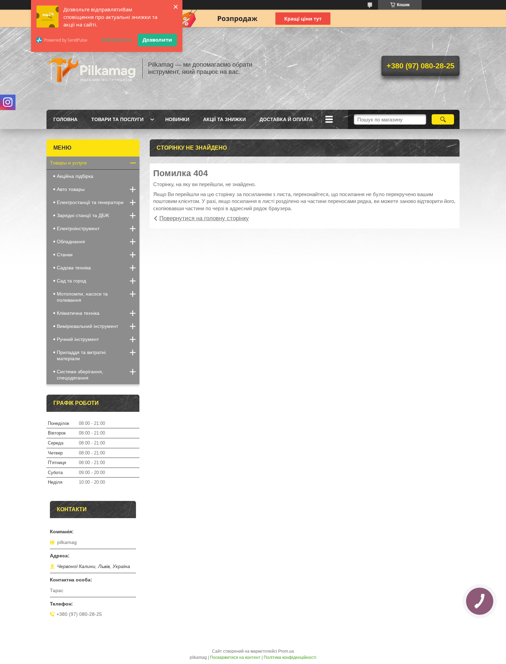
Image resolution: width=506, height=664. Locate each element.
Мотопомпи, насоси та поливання (82, 297)
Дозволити (157, 39)
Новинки (177, 119)
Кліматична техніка (78, 313)
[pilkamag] (91, 68)
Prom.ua (286, 651)
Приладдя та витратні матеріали (81, 355)
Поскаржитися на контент (235, 657)
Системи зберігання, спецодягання (80, 375)
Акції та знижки (224, 119)
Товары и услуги (68, 162)
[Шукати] (443, 119)
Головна (65, 119)
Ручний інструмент (78, 339)
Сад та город (71, 280)
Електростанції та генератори (90, 202)
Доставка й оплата (286, 119)
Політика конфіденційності (290, 657)
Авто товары (71, 189)
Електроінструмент (78, 228)
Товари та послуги (117, 119)
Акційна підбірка (75, 176)
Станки (65, 254)
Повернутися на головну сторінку (204, 218)
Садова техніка (74, 267)
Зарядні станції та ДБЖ (83, 215)
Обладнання (71, 241)
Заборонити (116, 39)
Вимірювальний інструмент (87, 326)
